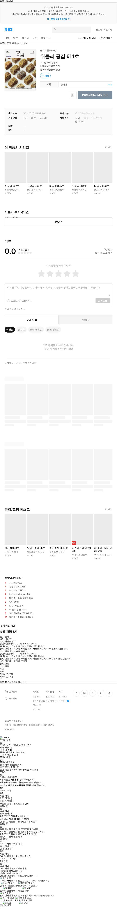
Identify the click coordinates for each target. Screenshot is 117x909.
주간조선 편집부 (57, 551)
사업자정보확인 (48, 725)
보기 (2, 846)
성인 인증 (4, 663)
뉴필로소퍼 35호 (36, 548)
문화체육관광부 (47, 66)
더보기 (108, 147)
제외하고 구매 (6, 674)
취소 (2, 669)
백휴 (96, 554)
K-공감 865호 (56, 186)
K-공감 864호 (79, 186)
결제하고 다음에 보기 (27, 821)
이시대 (102, 554)
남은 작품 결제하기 (9, 769)
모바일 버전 (5, 905)
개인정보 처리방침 (20, 725)
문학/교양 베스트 (13, 577)
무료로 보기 (5, 803)
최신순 (9, 329)
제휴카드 (37, 696)
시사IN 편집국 (11, 551)
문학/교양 (51, 50)
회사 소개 (63, 696)
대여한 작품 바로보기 (28, 769)
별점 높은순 (36, 329)
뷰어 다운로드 (39, 701)
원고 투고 (50, 696)
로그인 (104, 29)
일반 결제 (18, 836)
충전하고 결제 (6, 836)
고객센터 (13, 691)
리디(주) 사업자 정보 (13, 721)
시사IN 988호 (12, 548)
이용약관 (8, 725)
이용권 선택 (5, 800)
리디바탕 (37, 709)
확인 (2, 788)
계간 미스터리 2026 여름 (103, 549)
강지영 (110, 554)
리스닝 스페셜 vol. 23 (82, 549)
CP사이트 (37, 705)
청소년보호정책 (35, 725)
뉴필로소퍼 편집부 (35, 551)
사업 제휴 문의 (52, 701)
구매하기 (13, 858)
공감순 (21, 329)
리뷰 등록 (102, 301)
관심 (47, 76)
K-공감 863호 (101, 186)
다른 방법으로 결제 (9, 755)
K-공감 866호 (34, 186)
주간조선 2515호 (58, 548)
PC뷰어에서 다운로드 (95, 95)
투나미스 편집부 (79, 554)
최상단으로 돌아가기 (17, 682)
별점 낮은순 (53, 329)
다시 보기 (15, 873)
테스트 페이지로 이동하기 (58, 19)
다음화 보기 (5, 873)
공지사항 (13, 698)
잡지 (42, 50)
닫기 (7, 846)
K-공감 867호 (12, 186)
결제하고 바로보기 (8, 821)
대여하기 (4, 858)
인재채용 (62, 701)
